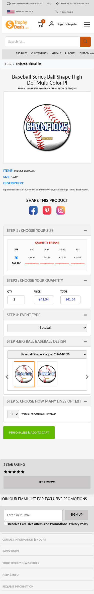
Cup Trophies (39, 53)
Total (63, 292)
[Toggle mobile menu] (87, 24)
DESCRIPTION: (13, 183)
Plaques (70, 53)
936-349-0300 (66, 12)
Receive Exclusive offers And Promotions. (37, 524)
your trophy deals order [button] (21, 563)
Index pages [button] (11, 551)
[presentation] (7, 378)
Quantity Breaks (47, 242)
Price (37, 292)
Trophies (21, 53)
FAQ (49, 4)
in (61, 217)
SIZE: (7, 177)
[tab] (47, 230)
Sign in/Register (67, 24)
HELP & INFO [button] (11, 575)
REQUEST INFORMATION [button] (18, 586)
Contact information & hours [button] (24, 539)
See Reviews (47, 482)
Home (8, 64)
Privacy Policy (78, 524)
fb (33, 217)
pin (47, 217)
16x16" (16, 263)
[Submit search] (85, 42)
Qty (9, 292)
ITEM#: (8, 171)
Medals (56, 53)
